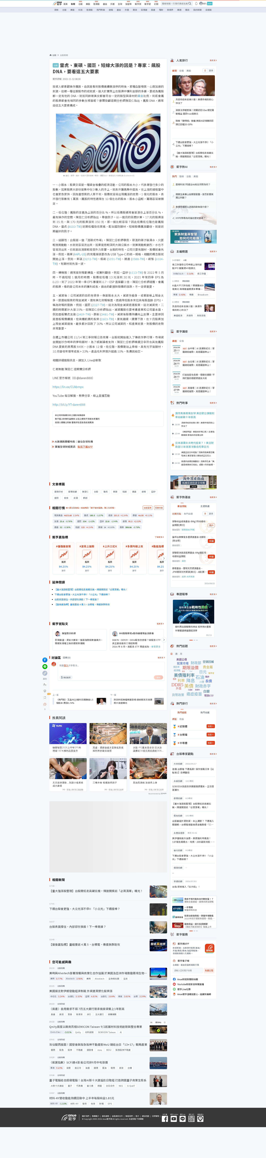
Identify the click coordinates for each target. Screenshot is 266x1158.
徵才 (137, 1116)
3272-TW (90, 259)
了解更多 (158, 537)
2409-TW (84, 314)
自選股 (208, 9)
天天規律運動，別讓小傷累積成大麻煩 (68, 784)
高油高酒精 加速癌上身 (145, 782)
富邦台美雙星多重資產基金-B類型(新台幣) (189, 538)
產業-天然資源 (188, 576)
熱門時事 (101, 9)
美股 (88, 3)
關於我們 (85, 1116)
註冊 (210, 3)
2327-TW (98, 305)
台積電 (183, 734)
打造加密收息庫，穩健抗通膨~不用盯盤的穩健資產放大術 (198, 376)
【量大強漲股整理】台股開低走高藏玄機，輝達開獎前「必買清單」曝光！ (91, 589)
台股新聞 (64, 55)
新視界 (170, 9)
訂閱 (156, 3)
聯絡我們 (129, 1116)
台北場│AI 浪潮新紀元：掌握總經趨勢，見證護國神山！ (198, 363)
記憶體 (183, 726)
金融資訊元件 (117, 1116)
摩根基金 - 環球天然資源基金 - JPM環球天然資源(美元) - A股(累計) (188, 570)
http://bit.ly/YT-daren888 (69, 404)
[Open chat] (44, 704)
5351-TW (114, 259)
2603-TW (107, 319)
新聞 (73, 3)
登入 (205, 3)
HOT (185, 348)
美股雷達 (186, 281)
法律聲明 (155, 1116)
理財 (161, 9)
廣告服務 (105, 1116)
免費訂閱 (209, 970)
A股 (184, 260)
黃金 (140, 96)
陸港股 (96, 3)
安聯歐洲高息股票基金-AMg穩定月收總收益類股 (189, 554)
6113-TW (136, 272)
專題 (179, 9)
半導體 (183, 743)
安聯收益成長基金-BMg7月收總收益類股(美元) (188, 523)
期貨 (135, 9)
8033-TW (75, 226)
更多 (211, 70)
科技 (80, 9)
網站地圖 (145, 1116)
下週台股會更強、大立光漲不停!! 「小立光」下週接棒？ (82, 594)
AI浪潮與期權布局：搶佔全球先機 (74, 441)
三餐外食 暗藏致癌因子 (105, 782)
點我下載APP (85, 446)
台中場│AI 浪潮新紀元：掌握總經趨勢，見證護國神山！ (198, 350)
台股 (80, 3)
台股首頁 (147, 507)
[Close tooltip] (68, 704)
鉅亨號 (147, 3)
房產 (153, 9)
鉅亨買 (138, 3)
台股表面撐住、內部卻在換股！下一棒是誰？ (77, 599)
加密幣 (128, 3)
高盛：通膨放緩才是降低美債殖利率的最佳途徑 (108, 749)
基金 (105, 3)
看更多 (160, 624)
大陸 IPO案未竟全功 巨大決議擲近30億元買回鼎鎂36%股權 (147, 749)
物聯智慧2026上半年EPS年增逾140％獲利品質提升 (67, 749)
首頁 (65, 3)
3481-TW (107, 314)
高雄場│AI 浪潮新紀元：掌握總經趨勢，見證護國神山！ (198, 389)
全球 (120, 3)
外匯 (112, 3)
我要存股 (159, 507)
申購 (211, 541)
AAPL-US (79, 254)
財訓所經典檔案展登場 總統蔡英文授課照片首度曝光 (133, 701)
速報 (111, 9)
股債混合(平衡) (188, 529)
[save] (44, 697)
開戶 (211, 525)
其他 (184, 560)
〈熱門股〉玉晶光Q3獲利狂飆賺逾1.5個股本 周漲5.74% (74, 701)
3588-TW (138, 259)
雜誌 (187, 9)
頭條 (56, 9)
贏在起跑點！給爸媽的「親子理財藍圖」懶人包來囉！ (92, 507)
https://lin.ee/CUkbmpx (68, 387)
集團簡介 (95, 1116)
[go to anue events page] (196, 3)
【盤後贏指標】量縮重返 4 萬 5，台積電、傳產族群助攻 (82, 604)
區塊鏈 (144, 9)
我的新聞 (197, 9)
